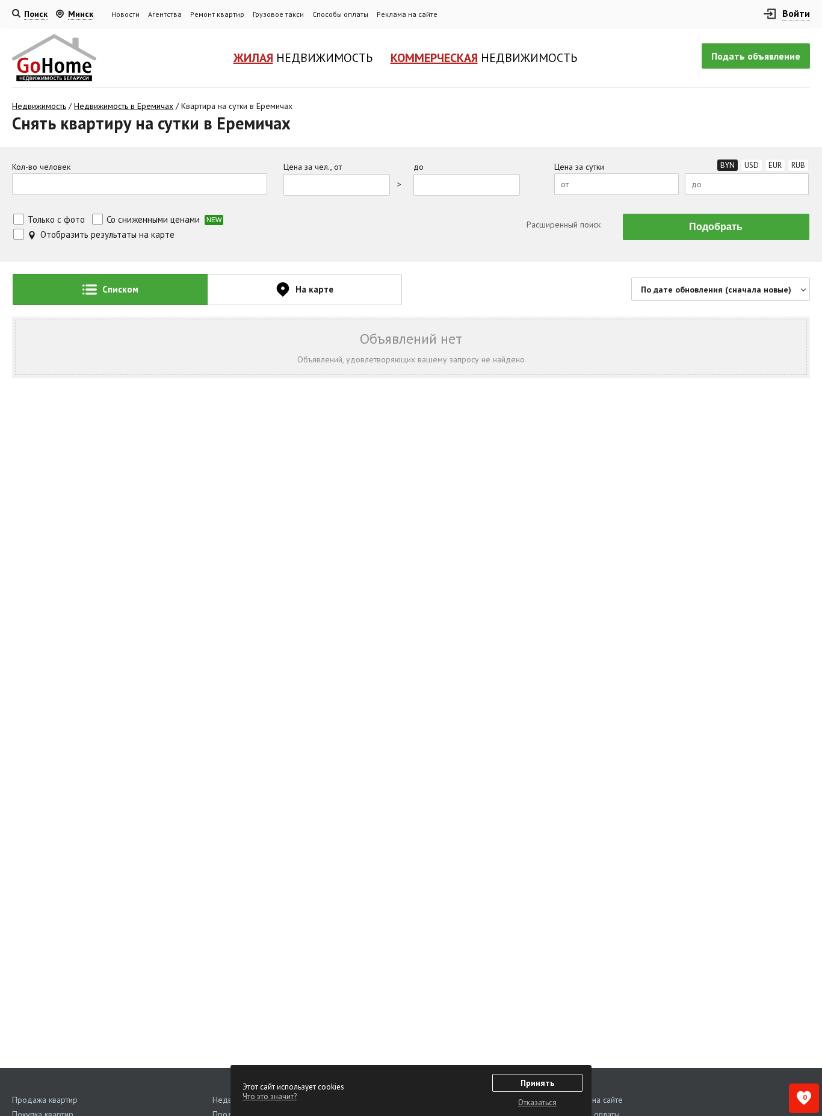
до (418, 167)
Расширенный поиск (562, 224)
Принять (537, 1082)
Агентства (165, 14)
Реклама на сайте (407, 14)
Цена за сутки (579, 167)
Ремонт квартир (217, 14)
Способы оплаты (340, 14)
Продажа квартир (45, 1099)
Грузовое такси (278, 14)
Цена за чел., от (312, 167)
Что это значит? (270, 1096)
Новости (125, 14)
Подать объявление (755, 56)
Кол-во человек (41, 167)
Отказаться (537, 1102)
